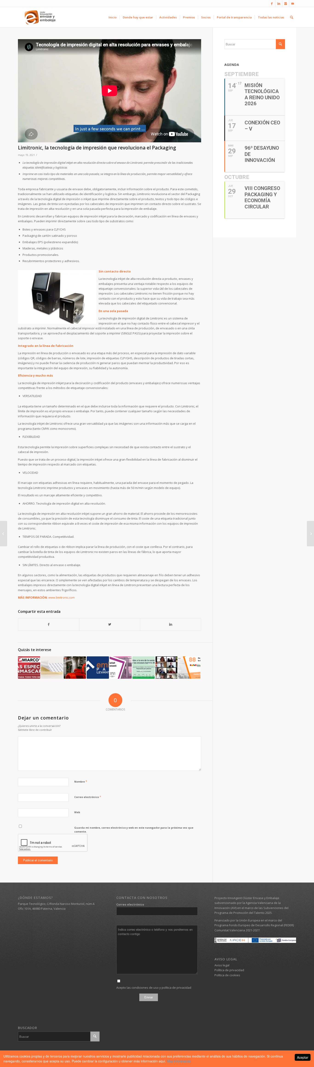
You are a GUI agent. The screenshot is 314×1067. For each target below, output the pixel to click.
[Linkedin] (278, 3)
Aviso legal (221, 965)
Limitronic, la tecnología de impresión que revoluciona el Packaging (97, 147)
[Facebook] (271, 3)
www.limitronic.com (61, 597)
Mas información (179, 1061)
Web (77, 812)
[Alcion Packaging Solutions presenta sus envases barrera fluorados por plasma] (143, 667)
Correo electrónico (87, 797)
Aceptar (302, 1057)
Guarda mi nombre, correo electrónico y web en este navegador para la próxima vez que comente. (133, 829)
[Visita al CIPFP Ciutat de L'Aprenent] (121, 667)
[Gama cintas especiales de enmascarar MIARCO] (29, 667)
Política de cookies (227, 975)
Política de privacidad (229, 970)
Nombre (80, 781)
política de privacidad (176, 987)
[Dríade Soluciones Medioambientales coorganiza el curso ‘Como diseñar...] (3, 533)
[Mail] (292, 3)
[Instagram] (285, 3)
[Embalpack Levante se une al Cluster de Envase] (98, 667)
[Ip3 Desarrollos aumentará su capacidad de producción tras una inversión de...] (310, 533)
